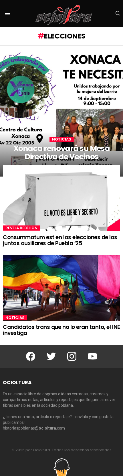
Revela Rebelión (21, 228)
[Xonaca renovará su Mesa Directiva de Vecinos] (61, 111)
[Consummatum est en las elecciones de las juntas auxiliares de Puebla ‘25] (61, 198)
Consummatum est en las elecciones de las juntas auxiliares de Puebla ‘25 (60, 240)
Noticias (61, 139)
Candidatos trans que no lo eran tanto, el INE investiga (61, 330)
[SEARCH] (118, 13)
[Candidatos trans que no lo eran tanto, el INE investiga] (61, 288)
